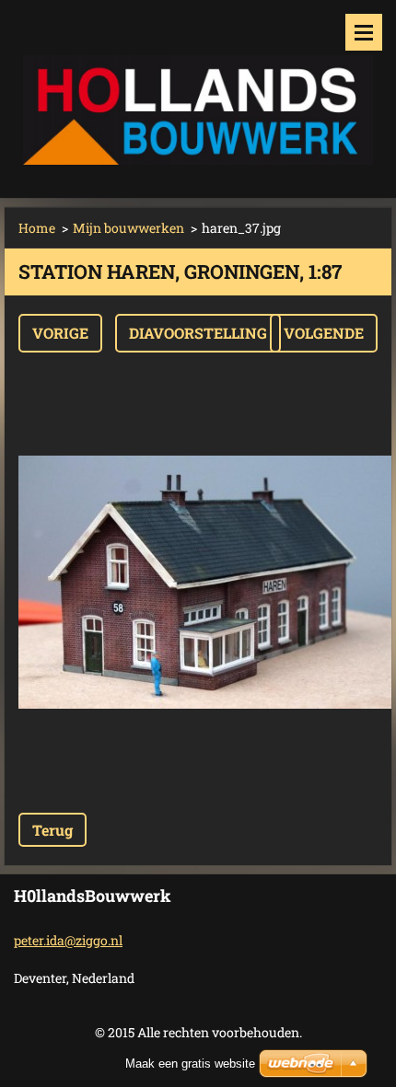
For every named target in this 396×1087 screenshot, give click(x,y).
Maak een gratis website (190, 1063)
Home (36, 228)
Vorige (60, 332)
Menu (363, 32)
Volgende (324, 332)
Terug (52, 829)
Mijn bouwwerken (128, 228)
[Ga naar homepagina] (198, 87)
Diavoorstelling (198, 332)
